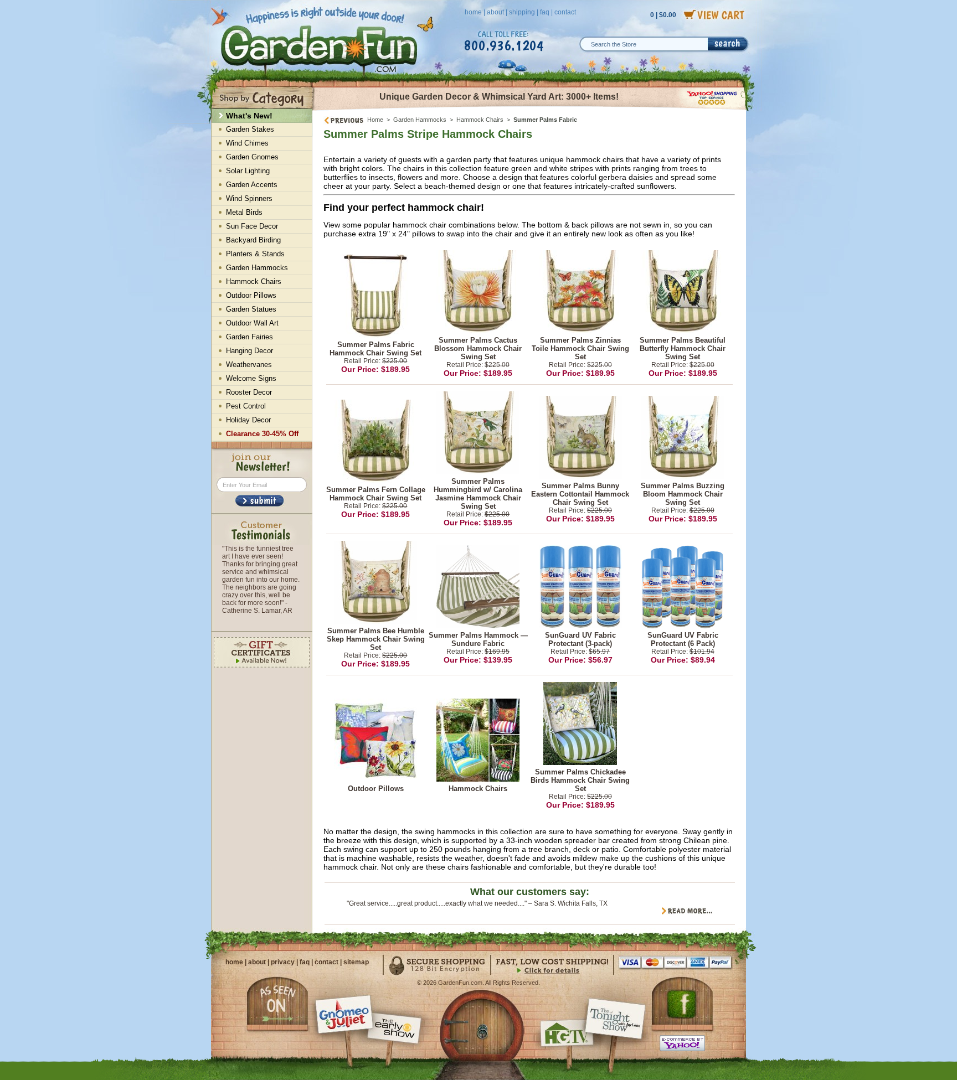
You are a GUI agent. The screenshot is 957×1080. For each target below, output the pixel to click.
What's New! (249, 115)
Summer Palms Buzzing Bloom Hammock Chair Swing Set (682, 494)
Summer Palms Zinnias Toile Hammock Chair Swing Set (580, 348)
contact (565, 12)
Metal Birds (244, 212)
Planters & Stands (255, 254)
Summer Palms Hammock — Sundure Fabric (478, 639)
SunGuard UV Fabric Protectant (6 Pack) (682, 639)
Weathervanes (249, 364)
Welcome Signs (251, 378)
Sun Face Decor (252, 226)
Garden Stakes (250, 129)
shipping (522, 12)
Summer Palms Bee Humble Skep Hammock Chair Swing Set (376, 639)
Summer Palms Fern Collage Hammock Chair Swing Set (375, 493)
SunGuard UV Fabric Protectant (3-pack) (580, 639)
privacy (283, 962)
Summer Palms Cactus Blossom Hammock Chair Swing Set (478, 348)
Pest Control (246, 406)
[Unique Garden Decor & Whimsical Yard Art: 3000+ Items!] (529, 109)
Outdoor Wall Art (252, 323)
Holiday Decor (248, 420)
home (473, 12)
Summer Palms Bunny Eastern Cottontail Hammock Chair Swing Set (580, 494)
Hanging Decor (249, 351)
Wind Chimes (247, 143)
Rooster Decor (249, 392)
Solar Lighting (248, 171)
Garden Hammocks (419, 119)
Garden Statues (251, 309)
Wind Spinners (249, 198)
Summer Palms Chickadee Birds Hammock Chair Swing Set (580, 780)
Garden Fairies (249, 337)
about (495, 12)
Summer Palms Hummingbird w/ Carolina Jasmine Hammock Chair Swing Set (478, 493)
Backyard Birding (253, 240)
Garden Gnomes (252, 157)
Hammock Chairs (479, 119)
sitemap (356, 962)
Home (375, 119)
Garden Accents (251, 184)
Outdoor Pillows (376, 788)
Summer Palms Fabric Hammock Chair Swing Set (375, 348)
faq (544, 12)
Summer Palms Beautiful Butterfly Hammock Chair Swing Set (683, 348)
